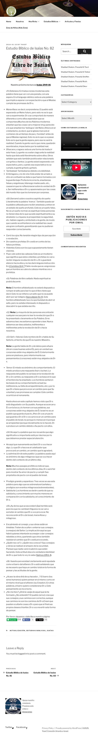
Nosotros (20, 21)
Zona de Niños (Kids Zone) (17, 28)
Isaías (50, 630)
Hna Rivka (33, 21)
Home (8, 21)
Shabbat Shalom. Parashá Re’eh (74, 81)
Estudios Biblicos (36, 630)
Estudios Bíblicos (51, 21)
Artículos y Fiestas (73, 21)
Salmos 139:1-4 (43, 555)
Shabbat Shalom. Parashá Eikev (74, 86)
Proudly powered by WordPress (69, 728)
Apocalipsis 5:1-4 (34, 297)
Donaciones (83, 199)
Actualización (17, 630)
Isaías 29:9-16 (44, 85)
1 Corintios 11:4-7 (17, 266)
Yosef (24, 44)
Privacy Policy (47, 728)
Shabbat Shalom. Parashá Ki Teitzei (75, 72)
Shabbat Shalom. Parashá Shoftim (75, 77)
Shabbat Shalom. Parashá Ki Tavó (75, 67)
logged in (22, 653)
